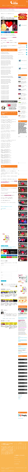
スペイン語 (22, 126)
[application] (22, 359)
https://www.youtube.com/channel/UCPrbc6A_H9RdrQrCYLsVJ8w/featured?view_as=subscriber (22, 318)
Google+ (14, 318)
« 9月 (14, 450)
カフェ (25, 124)
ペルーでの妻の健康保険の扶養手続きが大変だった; (22, 90)
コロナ (23, 125)
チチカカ (25, 127)
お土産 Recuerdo (7, 468)
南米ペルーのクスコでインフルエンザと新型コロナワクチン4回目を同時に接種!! (22, 78)
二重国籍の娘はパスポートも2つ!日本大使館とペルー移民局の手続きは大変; (22, 94)
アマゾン (19, 124)
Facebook (10, 318)
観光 (21, 132)
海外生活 (19, 132)
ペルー (25, 128)
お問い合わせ (16, 457)
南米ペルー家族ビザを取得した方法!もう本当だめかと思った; (22, 99)
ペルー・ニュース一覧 (17, 461)
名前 (2, 272)
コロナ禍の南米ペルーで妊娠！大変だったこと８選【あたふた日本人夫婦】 (22, 112)
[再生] (19, 359)
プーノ (23, 128)
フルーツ (22, 128)
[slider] (26, 359)
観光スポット (23, 132)
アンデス (22, 124)
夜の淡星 (19, 398)
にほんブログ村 (3, 208)
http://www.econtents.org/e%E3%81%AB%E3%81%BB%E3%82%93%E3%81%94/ (22, 340)
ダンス (22, 127)
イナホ (5, 312)
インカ (23, 124)
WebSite (4, 318)
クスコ (19, 125)
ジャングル (19, 126)
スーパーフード (19, 127)
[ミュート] (24, 359)
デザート (19, 128)
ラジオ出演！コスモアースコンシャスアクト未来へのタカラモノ (22, 103)
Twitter (7, 318)
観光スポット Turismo (24, 5)
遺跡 (18, 133)
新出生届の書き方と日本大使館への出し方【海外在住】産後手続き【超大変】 (22, 107)
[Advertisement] (22, 36)
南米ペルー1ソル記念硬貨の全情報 (23, 86)
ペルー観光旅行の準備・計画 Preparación (17, 5)
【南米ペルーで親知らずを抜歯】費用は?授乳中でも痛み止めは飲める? (22, 82)
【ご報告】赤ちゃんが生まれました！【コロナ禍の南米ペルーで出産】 (22, 116)
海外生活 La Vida (4, 5)
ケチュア (21, 125)
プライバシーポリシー (17, 459)
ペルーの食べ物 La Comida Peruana (9, 5)
